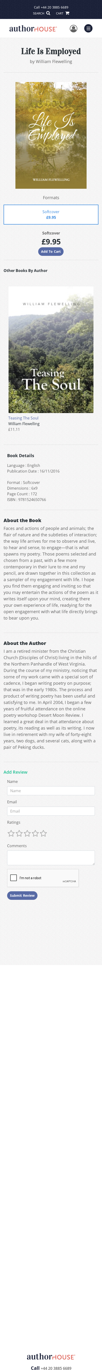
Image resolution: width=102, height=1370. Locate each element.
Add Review (16, 772)
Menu (90, 28)
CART (60, 13)
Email (12, 802)
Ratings (13, 822)
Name (12, 781)
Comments (17, 845)
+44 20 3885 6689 (54, 7)
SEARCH (39, 13)
